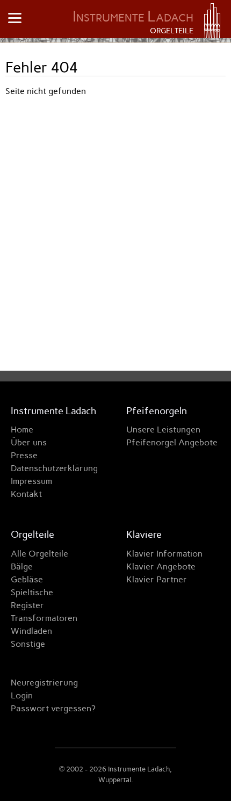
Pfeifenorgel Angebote (172, 442)
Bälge (22, 566)
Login (22, 695)
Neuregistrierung (44, 682)
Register (27, 605)
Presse (24, 455)
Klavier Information (164, 554)
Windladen (31, 631)
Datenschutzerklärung (54, 468)
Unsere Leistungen (163, 429)
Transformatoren (44, 618)
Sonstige (28, 644)
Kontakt (26, 494)
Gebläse (27, 579)
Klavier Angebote (161, 566)
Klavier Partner (156, 579)
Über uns (29, 442)
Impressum (31, 481)
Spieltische (32, 592)
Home (22, 429)
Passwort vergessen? (53, 708)
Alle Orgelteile (39, 554)
